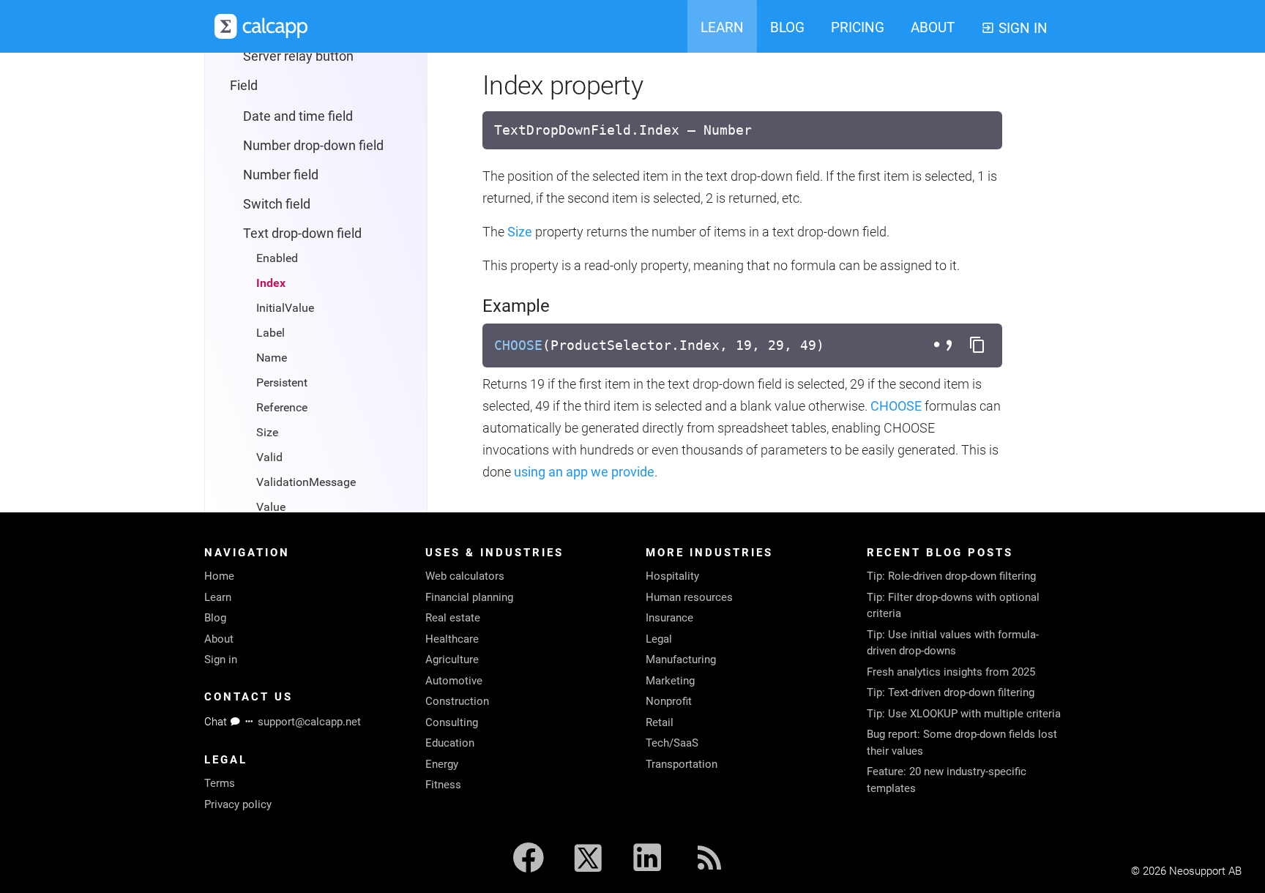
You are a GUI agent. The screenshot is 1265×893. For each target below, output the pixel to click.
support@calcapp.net (309, 721)
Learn (217, 597)
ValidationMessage (306, 482)
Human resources (689, 597)
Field (244, 85)
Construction (457, 701)
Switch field (276, 204)
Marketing (670, 680)
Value (271, 507)
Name (271, 358)
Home (219, 576)
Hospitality (672, 576)
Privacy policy (238, 804)
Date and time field (298, 116)
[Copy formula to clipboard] (977, 345)
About (219, 639)
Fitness (443, 784)
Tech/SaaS (672, 743)
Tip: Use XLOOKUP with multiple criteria (964, 713)
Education (449, 743)
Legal (659, 639)
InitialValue (285, 308)
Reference (281, 407)
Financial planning (469, 597)
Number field (280, 174)
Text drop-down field (302, 233)
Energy (441, 764)
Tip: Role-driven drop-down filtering (951, 576)
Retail (659, 722)
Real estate (452, 617)
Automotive (453, 680)
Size (267, 432)
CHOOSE (518, 345)
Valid (269, 457)
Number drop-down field (313, 145)
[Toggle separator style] (945, 345)
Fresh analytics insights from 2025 (951, 672)
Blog (215, 617)
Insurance (669, 617)
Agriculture (452, 659)
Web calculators (464, 576)
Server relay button (298, 56)
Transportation (681, 764)
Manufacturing (681, 659)
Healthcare (452, 639)
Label (270, 333)
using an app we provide (584, 471)
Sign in (220, 659)
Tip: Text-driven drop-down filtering (950, 692)
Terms (219, 783)
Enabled (277, 258)
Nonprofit (669, 701)
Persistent (281, 382)
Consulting (451, 722)
